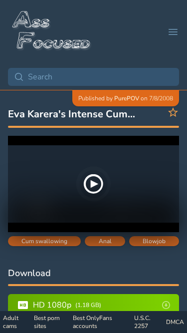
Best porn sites (47, 322)
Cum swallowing (44, 241)
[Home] (52, 32)
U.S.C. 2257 (142, 322)
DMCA (175, 322)
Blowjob (154, 241)
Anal (105, 241)
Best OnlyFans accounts (92, 322)
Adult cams (10, 322)
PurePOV (126, 98)
